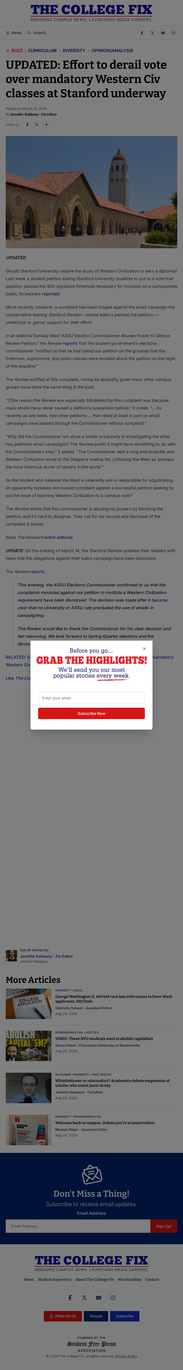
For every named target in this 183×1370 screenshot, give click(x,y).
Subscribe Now (91, 713)
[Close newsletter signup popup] (144, 648)
